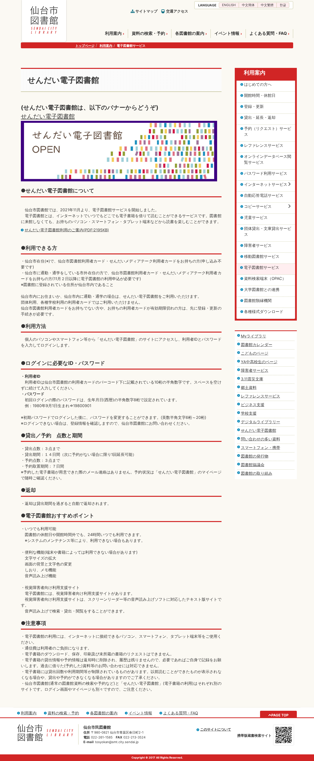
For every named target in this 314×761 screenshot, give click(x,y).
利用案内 (113, 33)
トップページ (84, 46)
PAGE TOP (279, 715)
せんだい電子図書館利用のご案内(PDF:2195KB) (67, 229)
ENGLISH (229, 5)
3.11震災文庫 (252, 378)
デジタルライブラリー (260, 421)
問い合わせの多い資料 (260, 439)
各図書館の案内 (189, 33)
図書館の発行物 (254, 456)
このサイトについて (215, 729)
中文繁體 (267, 5)
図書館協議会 (252, 464)
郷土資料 (249, 387)
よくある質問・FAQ (268, 33)
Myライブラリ (253, 336)
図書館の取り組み (256, 473)
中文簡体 (248, 5)
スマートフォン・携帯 (260, 447)
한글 (283, 5)
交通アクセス (177, 11)
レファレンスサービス (260, 396)
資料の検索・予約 (148, 33)
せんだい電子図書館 (48, 116)
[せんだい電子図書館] (119, 123)
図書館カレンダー (256, 344)
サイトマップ (146, 11)
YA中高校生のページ (259, 361)
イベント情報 (226, 33)
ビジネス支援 (252, 404)
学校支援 (249, 413)
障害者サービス (254, 370)
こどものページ (254, 353)
